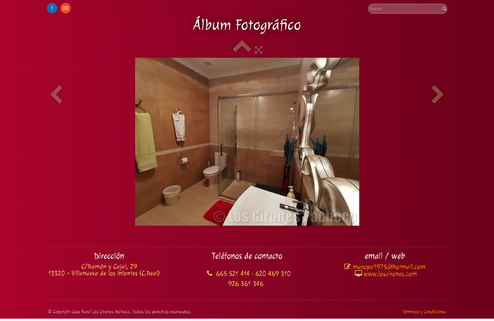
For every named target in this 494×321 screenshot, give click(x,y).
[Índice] (242, 50)
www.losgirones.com (390, 274)
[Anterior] (56, 95)
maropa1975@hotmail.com (389, 267)
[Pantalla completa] (258, 50)
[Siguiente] (438, 95)
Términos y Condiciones (424, 312)
